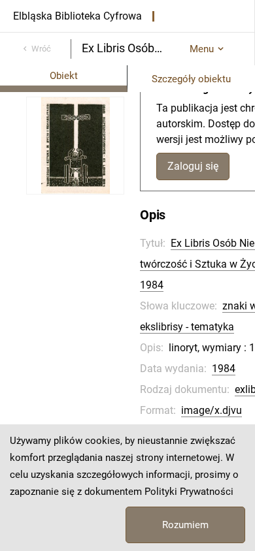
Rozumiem (185, 525)
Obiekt (64, 76)
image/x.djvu (211, 410)
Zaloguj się (192, 166)
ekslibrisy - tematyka (187, 327)
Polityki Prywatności (188, 491)
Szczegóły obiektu (191, 79)
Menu (202, 49)
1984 (223, 368)
